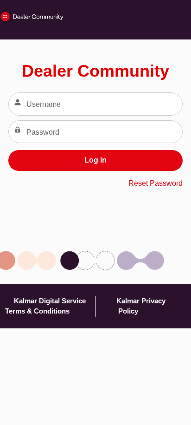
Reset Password (155, 183)
